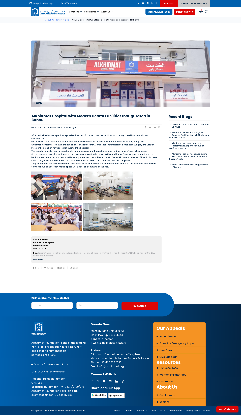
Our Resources (168, 368)
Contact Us (141, 410)
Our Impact (166, 381)
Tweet (50, 268)
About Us (105, 11)
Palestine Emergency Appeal (177, 343)
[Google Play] (99, 395)
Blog (67, 20)
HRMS (153, 410)
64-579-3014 (57, 371)
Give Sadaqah (168, 357)
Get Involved (90, 11)
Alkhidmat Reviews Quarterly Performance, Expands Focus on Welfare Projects (186, 146)
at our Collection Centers (109, 343)
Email (75, 268)
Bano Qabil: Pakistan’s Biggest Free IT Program (190, 166)
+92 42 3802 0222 (111, 362)
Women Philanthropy (172, 374)
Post (37, 268)
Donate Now (183, 11)
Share (63, 268)
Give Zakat (169, 3)
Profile (206, 410)
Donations (74, 11)
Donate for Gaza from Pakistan (53, 364)
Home (117, 410)
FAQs (162, 410)
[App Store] (116, 395)
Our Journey (167, 395)
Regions (164, 402)
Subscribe (139, 306)
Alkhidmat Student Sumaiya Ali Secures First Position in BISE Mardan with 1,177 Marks (189, 135)
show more (38, 259)
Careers (128, 410)
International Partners (194, 3)
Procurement (175, 410)
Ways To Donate (227, 409)
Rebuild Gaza (167, 336)
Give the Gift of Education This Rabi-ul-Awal (190, 125)
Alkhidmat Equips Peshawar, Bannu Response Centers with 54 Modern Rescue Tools (188, 156)
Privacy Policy (193, 410)
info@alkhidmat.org (111, 366)
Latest (59, 20)
